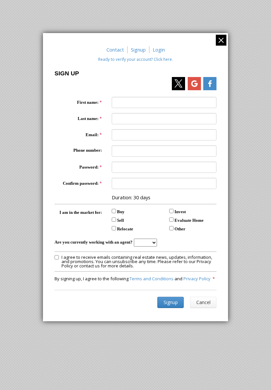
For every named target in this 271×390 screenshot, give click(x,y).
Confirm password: (80, 183)
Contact (115, 49)
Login (159, 49)
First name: (87, 102)
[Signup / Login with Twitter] (178, 83)
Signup (138, 49)
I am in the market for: (80, 212)
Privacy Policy (197, 279)
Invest (180, 211)
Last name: (88, 118)
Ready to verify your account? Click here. (135, 59)
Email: (92, 134)
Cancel (203, 302)
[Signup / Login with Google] (194, 83)
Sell (120, 220)
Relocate (125, 228)
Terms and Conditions (152, 279)
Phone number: (87, 150)
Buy (121, 211)
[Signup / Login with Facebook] (209, 83)
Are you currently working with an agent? (94, 242)
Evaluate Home (189, 220)
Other (179, 228)
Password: (88, 167)
